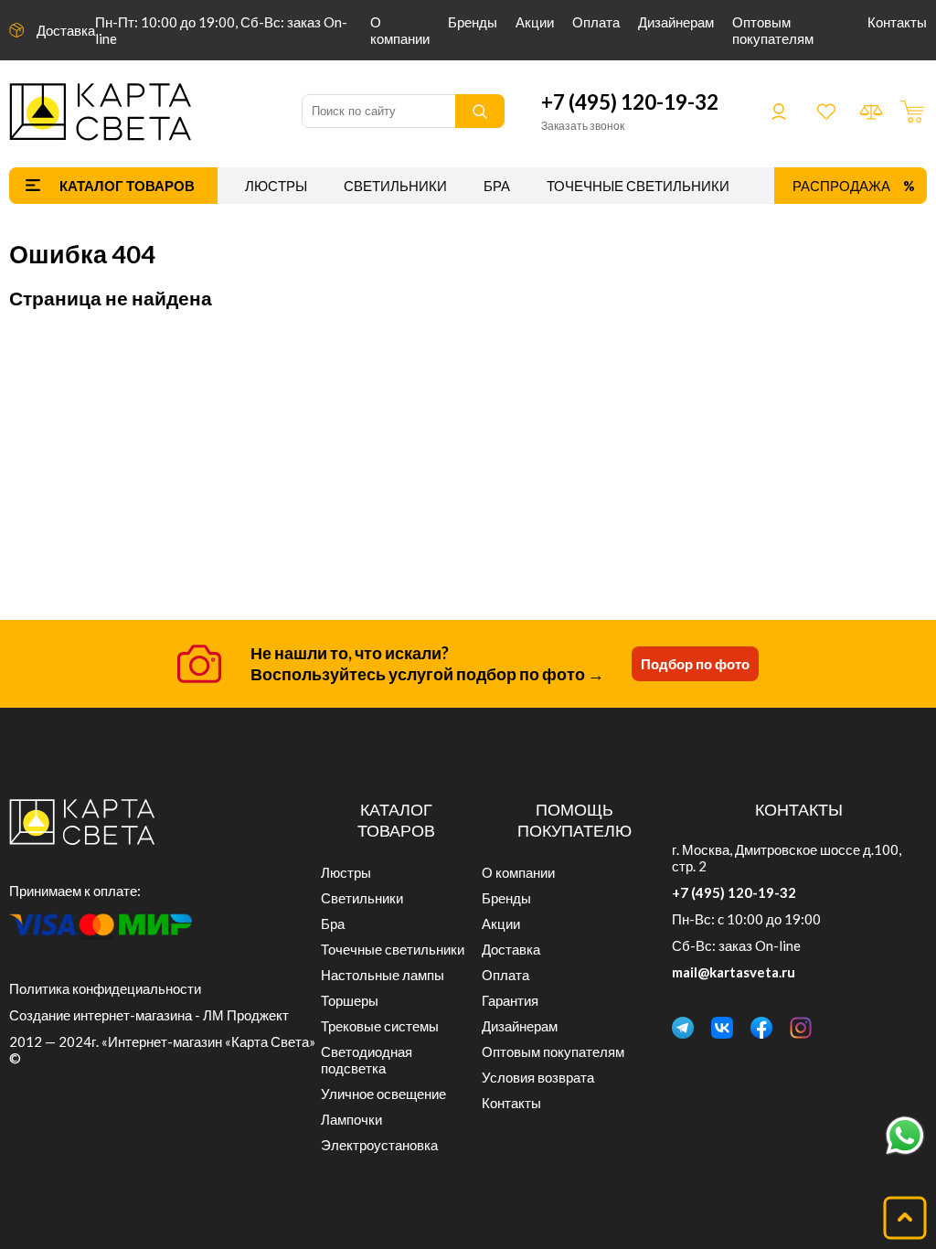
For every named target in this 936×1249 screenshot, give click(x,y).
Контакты (897, 22)
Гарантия (510, 1000)
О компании (400, 30)
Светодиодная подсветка (366, 1059)
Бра (497, 185)
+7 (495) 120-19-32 (629, 102)
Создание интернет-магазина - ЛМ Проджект (149, 1015)
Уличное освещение (383, 1093)
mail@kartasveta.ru (733, 972)
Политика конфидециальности (105, 988)
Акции (535, 22)
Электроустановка (379, 1145)
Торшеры (349, 1000)
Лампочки (351, 1119)
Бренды (472, 22)
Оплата (596, 22)
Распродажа (841, 185)
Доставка (66, 30)
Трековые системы (380, 1026)
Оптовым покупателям (773, 30)
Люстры (276, 185)
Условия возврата (538, 1077)
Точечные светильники (638, 185)
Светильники (395, 185)
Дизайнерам (676, 22)
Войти (778, 111)
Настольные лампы (382, 974)
